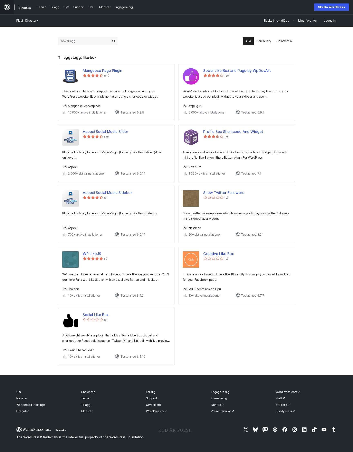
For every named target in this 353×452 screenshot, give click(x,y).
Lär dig (150, 392)
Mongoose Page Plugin (102, 70)
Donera (218, 404)
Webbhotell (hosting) (30, 404)
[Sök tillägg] (113, 41)
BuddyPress (286, 411)
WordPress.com (288, 392)
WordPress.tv (157, 411)
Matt (280, 398)
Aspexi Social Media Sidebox (108, 192)
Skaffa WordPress (331, 7)
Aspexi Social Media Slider (105, 131)
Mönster (87, 411)
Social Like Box (96, 315)
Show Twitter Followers (223, 192)
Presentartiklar (222, 411)
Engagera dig (220, 392)
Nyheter (21, 398)
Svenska (60, 430)
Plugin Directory (27, 20)
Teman (85, 398)
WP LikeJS (92, 254)
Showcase (88, 392)
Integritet (22, 411)
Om (18, 392)
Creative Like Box (218, 254)
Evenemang (219, 398)
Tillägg (85, 404)
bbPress (283, 404)
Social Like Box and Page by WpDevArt (237, 70)
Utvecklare (153, 404)
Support (151, 398)
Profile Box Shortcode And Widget (233, 131)
